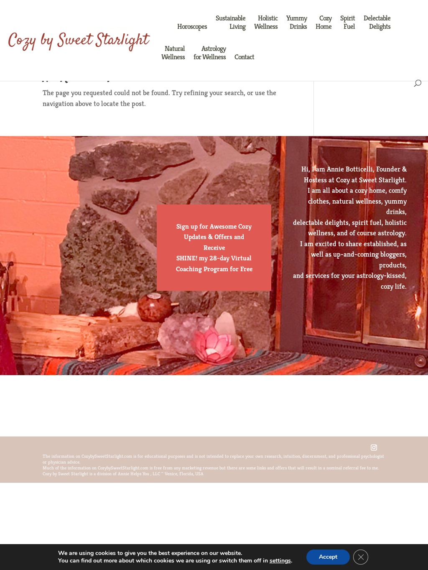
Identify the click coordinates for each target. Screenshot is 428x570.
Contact (244, 57)
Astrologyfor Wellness (210, 52)
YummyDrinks (296, 22)
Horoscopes (192, 26)
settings (280, 561)
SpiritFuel (347, 22)
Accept (328, 557)
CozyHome (323, 22)
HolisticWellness (266, 22)
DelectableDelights (377, 22)
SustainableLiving (230, 22)
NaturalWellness (173, 52)
